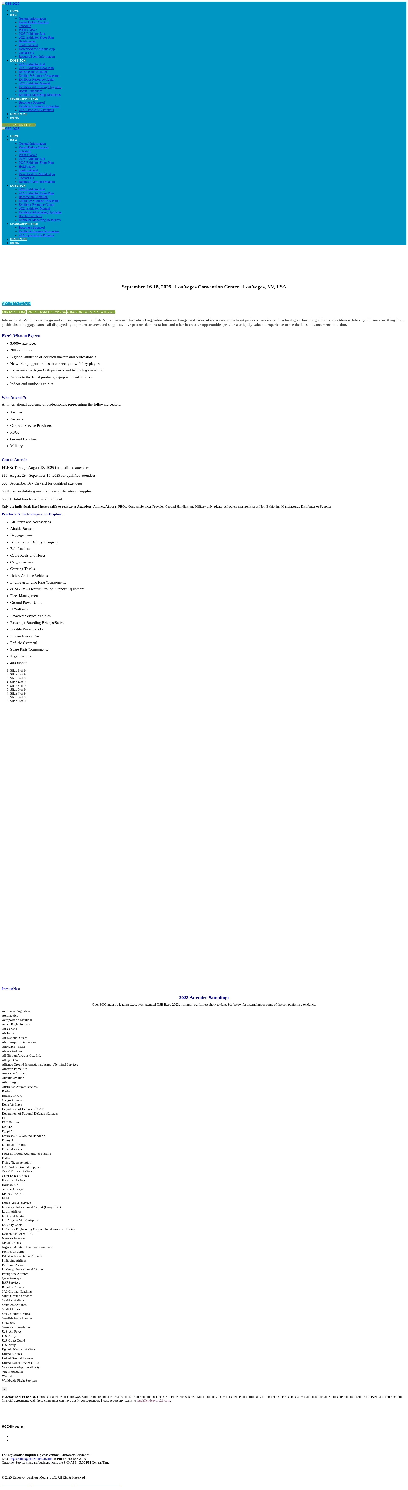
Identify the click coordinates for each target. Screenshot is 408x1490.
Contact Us (26, 53)
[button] (19, 125)
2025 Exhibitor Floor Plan (36, 37)
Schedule (25, 26)
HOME (14, 11)
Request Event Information (37, 56)
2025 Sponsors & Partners (36, 110)
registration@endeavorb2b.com (31, 1459)
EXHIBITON (18, 60)
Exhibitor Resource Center (36, 79)
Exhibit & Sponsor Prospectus (39, 75)
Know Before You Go (33, 22)
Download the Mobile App (37, 49)
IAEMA (14, 117)
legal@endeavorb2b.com (153, 1400)
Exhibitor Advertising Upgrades (40, 87)
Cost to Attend (28, 45)
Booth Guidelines (30, 91)
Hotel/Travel (27, 41)
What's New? (28, 30)
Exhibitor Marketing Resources (40, 95)
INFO (13, 14)
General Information (32, 18)
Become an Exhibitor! (33, 72)
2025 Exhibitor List (32, 33)
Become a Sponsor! (32, 102)
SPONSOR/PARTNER (24, 98)
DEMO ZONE (18, 114)
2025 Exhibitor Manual (34, 83)
